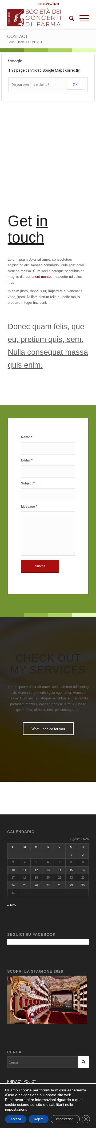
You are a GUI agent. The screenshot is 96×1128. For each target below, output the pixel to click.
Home (21, 42)
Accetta (15, 1119)
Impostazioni (65, 1119)
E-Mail (27, 460)
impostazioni (15, 1109)
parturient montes (39, 277)
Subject (28, 483)
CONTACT (17, 36)
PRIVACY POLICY (22, 1082)
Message (29, 507)
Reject (38, 1119)
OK (75, 85)
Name (26, 437)
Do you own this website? (30, 85)
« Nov (11, 905)
